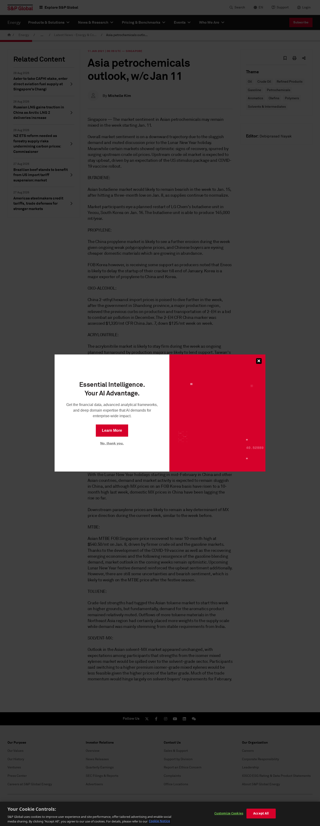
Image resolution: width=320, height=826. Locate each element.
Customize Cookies (228, 813)
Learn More (112, 430)
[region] (160, 814)
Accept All (261, 813)
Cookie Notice (159, 821)
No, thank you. (112, 443)
